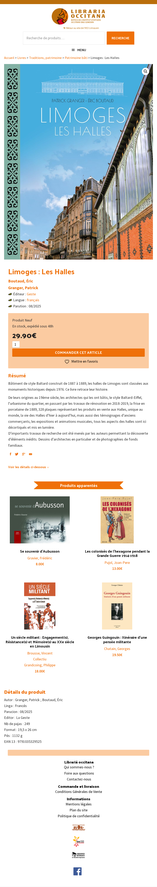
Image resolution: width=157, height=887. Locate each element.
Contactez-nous (79, 779)
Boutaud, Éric (20, 280)
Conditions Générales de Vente (78, 791)
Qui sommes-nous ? (79, 767)
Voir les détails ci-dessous (27, 467)
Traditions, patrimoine (45, 58)
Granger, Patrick (23, 287)
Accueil (9, 58)
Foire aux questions (79, 773)
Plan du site (78, 810)
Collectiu (39, 659)
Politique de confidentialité (79, 816)
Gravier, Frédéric (39, 558)
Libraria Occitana (78, 16)
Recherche (120, 38)
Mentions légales (79, 804)
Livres (21, 58)
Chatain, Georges (117, 648)
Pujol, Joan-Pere (117, 562)
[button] (145, 71)
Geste (31, 294)
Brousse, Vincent (40, 653)
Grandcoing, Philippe (39, 665)
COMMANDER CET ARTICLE (78, 352)
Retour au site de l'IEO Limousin (82, 27)
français (33, 300)
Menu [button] (81, 50)
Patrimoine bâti (76, 58)
